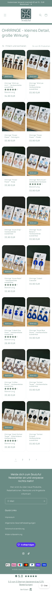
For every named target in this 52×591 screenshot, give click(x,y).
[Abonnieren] (44, 501)
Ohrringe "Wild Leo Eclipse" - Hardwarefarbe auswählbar (36, 86)
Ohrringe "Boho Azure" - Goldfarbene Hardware (38, 181)
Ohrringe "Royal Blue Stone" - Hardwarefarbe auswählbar (38, 332)
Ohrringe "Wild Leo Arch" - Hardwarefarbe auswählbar (13, 85)
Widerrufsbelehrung (13, 534)
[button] (5, 15)
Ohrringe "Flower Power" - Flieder (35, 136)
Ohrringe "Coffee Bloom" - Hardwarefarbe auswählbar (14, 384)
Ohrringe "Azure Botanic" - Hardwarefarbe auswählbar (35, 233)
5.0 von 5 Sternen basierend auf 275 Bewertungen (26, 583)
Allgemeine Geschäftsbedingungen (20, 523)
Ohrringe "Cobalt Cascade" (35, 279)
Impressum (10, 517)
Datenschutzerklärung (14, 528)
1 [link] (15, 459)
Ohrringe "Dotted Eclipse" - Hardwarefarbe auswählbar (35, 437)
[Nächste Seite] (36, 459)
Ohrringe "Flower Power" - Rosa (11, 181)
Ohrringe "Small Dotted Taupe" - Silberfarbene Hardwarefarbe (13, 436)
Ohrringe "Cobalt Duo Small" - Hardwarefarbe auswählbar (13, 332)
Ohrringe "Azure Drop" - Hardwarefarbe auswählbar (13, 232)
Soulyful (21, 569)
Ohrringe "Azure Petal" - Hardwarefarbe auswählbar (13, 280)
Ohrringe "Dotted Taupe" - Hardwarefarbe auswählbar (38, 384)
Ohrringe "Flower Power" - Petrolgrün (12, 136)
